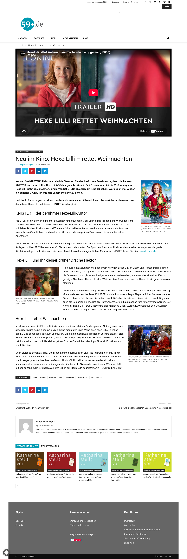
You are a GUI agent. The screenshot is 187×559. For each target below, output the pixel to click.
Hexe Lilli (52, 377)
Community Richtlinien (135, 534)
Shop (85, 38)
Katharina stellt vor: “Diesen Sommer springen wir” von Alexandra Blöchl (90, 477)
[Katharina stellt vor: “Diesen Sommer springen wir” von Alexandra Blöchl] (93, 462)
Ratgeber (39, 38)
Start (17, 45)
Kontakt (126, 2)
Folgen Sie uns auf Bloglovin (83, 534)
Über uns (134, 2)
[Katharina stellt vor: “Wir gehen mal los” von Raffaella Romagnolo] (157, 462)
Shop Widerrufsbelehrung (137, 538)
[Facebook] (145, 2)
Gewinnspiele (70, 38)
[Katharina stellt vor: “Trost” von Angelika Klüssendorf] (29, 462)
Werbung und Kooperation (83, 520)
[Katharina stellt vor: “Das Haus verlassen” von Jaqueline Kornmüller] (125, 462)
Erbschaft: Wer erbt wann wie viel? (32, 408)
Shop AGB (129, 542)
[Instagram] (150, 2)
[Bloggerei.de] (76, 540)
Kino (60, 377)
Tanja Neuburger (26, 165)
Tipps (54, 38)
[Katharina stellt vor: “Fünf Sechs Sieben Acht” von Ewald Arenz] (61, 462)
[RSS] (159, 2)
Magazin (22, 38)
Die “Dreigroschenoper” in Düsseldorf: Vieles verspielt (145, 408)
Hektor (43, 377)
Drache (34, 377)
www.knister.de (148, 251)
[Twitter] (164, 2)
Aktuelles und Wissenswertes (26, 152)
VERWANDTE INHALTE (27, 446)
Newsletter (116, 2)
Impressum (129, 520)
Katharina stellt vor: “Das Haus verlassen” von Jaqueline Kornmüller (123, 477)
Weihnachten (83, 377)
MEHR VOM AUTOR (50, 446)
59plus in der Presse (80, 525)
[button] (168, 38)
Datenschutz (130, 525)
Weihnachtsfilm (97, 377)
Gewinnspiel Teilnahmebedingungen (142, 529)
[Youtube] (169, 2)
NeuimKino (70, 377)
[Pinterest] (155, 2)
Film (24, 45)
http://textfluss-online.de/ (44, 426)
